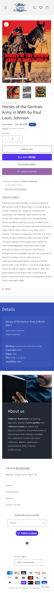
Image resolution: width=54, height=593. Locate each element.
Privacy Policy (12, 491)
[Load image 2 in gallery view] (27, 92)
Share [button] (8, 289)
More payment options (27, 164)
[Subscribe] (43, 523)
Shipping (5, 128)
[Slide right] (51, 93)
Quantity (5, 133)
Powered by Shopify (37, 588)
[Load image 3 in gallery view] (41, 92)
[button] (6, 7)
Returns (9, 498)
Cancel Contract (13, 504)
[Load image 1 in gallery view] (13, 92)
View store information (15, 189)
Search (9, 485)
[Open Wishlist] (41, 7)
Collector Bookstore (22, 588)
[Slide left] (3, 93)
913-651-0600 (23, 468)
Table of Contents (10, 197)
